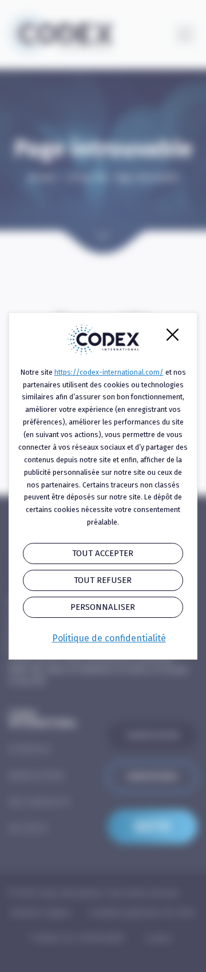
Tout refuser (103, 580)
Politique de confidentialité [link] (109, 638)
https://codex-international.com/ (109, 372)
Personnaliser (102, 607)
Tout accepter (102, 553)
